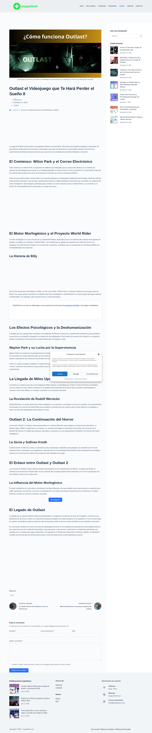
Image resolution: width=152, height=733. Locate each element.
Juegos (121, 6)
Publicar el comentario (18, 670)
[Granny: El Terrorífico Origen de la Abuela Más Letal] (114, 50)
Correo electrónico (47, 631)
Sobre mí (59, 685)
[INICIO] (10, 110)
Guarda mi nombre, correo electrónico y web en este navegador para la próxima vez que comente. (41, 664)
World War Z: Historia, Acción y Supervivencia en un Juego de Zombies (130, 60)
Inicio (81, 6)
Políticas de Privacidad (122, 729)
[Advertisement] (55, 129)
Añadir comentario (16, 641)
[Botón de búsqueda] (140, 36)
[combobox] (125, 36)
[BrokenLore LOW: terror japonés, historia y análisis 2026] (14, 701)
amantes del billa (72, 305)
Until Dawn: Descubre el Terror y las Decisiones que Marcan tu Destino (131, 72)
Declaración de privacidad (80, 378)
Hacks (58, 698)
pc (12, 595)
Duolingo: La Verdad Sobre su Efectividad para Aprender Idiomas (130, 85)
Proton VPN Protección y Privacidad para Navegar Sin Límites (129, 97)
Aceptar (59, 374)
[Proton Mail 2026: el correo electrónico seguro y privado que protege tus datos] (14, 713)
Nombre (12, 631)
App (57, 701)
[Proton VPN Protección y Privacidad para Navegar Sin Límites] (114, 97)
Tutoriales (102, 6)
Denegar (76, 374)
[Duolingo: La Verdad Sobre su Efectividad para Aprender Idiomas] (114, 85)
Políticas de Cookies (107, 729)
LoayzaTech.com (114, 696)
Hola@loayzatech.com (116, 703)
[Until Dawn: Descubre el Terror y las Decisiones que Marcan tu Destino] (114, 72)
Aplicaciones (90, 6)
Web (73, 631)
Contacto (139, 6)
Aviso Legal (95, 729)
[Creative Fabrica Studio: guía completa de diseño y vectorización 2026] (14, 689)
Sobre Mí (130, 6)
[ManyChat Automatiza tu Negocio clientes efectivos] (114, 119)
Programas (112, 6)
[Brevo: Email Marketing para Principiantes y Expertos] (114, 109)
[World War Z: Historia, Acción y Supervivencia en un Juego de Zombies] (114, 60)
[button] (99, 354)
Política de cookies (68, 378)
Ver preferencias (92, 374)
